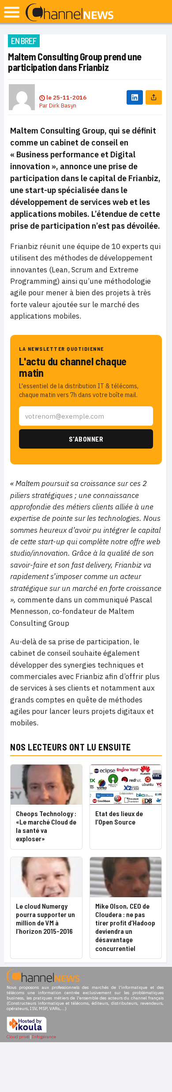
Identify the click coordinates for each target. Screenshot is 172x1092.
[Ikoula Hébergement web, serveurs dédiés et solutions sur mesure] (27, 1031)
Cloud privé (18, 1037)
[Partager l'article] (154, 97)
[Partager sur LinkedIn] (135, 97)
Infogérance (44, 1037)
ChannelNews (69, 13)
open (11, 12)
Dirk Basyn (62, 105)
